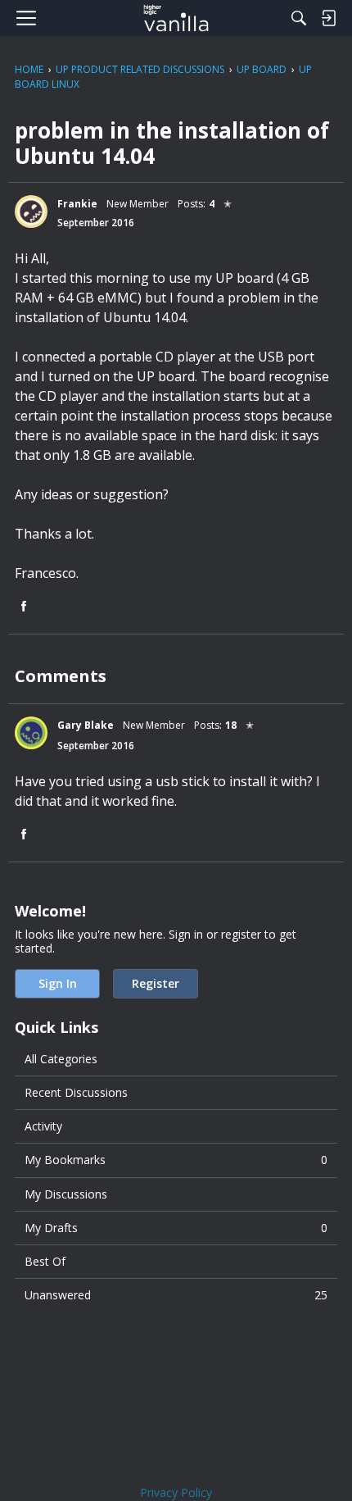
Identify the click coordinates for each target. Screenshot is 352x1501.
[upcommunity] (176, 18)
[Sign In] (328, 18)
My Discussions (66, 1194)
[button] (31, 211)
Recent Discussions (76, 1092)
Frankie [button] (77, 204)
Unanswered (176, 1295)
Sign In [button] (57, 983)
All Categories (61, 1059)
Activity (43, 1126)
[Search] (299, 18)
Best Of (45, 1261)
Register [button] (155, 983)
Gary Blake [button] (85, 725)
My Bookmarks (176, 1159)
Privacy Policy (176, 1492)
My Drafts (176, 1227)
